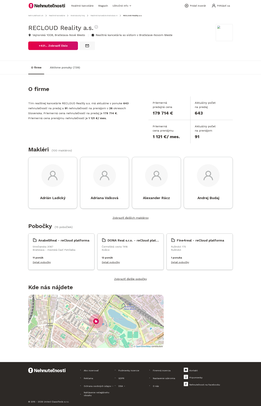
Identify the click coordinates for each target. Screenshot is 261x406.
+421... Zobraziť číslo (53, 45)
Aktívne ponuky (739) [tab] (65, 67)
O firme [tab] (36, 67)
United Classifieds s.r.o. (56, 402)
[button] (96, 321)
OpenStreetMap (143, 346)
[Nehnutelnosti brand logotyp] (47, 5)
